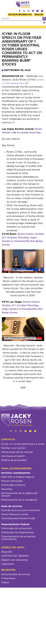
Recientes (8, 570)
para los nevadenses (16, 468)
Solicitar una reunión (13, 448)
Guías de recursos (11, 506)
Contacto (8, 439)
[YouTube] (37, 11)
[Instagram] (28, 11)
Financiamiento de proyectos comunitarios (18, 537)
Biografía (6, 552)
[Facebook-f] (19, 11)
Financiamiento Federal (15, 524)
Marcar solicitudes (12, 481)
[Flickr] (42, 11)
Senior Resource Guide (14, 514)
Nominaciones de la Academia (19, 500)
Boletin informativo (20, 15)
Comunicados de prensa (15, 574)
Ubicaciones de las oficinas (17, 452)
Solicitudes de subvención (16, 528)
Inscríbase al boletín (13, 456)
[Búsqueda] (44, 18)
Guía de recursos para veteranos (20, 510)
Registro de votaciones (14, 560)
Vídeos (5, 582)
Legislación (7, 564)
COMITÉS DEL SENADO (15, 556)
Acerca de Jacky (13, 547)
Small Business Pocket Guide (18, 518)
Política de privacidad (14, 460)
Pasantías (6, 489)
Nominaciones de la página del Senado (19, 494)
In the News (8, 578)
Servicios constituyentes (15, 473)
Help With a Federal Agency (18, 477)
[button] (44, 22)
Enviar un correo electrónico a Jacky (23, 444)
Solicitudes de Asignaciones (17, 532)
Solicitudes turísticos (13, 485)
